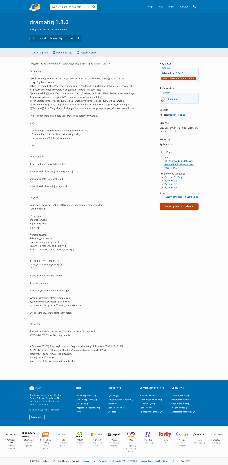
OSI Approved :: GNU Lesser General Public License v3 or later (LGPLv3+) (179, 164)
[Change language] (194, 6)
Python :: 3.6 (170, 184)
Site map (166, 461)
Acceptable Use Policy (181, 411)
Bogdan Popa (175, 115)
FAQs (78, 411)
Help (150, 6)
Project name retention (87, 407)
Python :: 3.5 (170, 180)
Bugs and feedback (148, 395)
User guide (81, 403)
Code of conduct (179, 403)
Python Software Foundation (43, 398)
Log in (171, 6)
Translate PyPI (146, 403)
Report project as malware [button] (179, 206)
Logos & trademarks (117, 407)
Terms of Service (179, 395)
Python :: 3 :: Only (173, 177)
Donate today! (37, 417)
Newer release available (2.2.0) (178, 78)
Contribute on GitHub (150, 399)
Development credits (149, 411)
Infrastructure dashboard (119, 399)
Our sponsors (114, 411)
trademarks (88, 461)
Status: (44, 410)
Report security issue (181, 399)
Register (183, 6)
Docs (160, 6)
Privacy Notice (178, 407)
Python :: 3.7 (170, 187)
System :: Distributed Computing (181, 196)
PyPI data (166, 68)
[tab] (39, 52)
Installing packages (85, 395)
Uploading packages (85, 399)
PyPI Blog (112, 395)
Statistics (112, 403)
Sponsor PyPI (146, 407)
